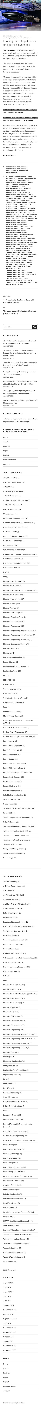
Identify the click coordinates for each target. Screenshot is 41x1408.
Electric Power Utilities (12, 599)
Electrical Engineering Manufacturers (17, 635)
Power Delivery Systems (12, 746)
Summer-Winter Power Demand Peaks (18, 826)
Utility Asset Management (13, 849)
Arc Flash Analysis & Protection (15, 500)
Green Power (12, 246)
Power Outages (9, 759)
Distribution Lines (10, 568)
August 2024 (8, 1292)
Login (5, 451)
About (5, 442)
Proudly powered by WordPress (14, 1403)
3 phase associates (15, 176)
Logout (6, 455)
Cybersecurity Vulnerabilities (20, 208)
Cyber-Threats (29, 202)
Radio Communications (26, 254)
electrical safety (14, 240)
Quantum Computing (11, 782)
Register (6, 446)
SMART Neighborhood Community (16, 817)
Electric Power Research (12, 595)
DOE (5, 572)
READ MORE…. (9, 155)
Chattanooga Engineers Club (14, 527)
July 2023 (7, 1323)
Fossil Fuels (7, 684)
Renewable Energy (14, 256)
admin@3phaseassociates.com (17, 38)
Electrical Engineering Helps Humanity (18, 631)
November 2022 (9, 1332)
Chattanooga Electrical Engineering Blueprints (18, 190)
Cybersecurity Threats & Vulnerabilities (18, 554)
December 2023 (9, 1310)
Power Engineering (10, 750)
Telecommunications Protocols (21, 274)
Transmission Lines (10, 844)
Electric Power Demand (12, 581)
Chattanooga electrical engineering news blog (19, 194)
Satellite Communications (13, 795)
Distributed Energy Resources (20, 210)
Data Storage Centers (11, 559)
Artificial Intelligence (11, 505)
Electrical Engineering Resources (16, 640)
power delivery (26, 246)
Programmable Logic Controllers (16, 773)
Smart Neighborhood (16, 264)
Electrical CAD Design (11, 613)
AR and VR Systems (11, 496)
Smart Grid (26, 262)
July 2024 (7, 1296)
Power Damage (9, 741)
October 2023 (8, 1314)
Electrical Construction (12, 622)
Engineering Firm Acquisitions (15, 667)
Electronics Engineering (17, 242)
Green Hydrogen (9, 693)
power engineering (14, 248)
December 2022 (9, 1328)
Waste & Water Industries (13, 853)
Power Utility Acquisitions (13, 768)
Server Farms (8, 804)
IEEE (5, 707)
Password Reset (9, 460)
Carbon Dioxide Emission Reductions (17, 523)
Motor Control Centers (12, 716)
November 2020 (9, 1350)
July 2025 (7, 1287)
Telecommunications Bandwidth (15, 831)
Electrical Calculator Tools (13, 617)
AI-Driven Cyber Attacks (12, 491)
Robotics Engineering (11, 791)
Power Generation (10, 755)
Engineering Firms (10, 671)
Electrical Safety (9, 649)
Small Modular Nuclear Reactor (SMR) (17, 808)
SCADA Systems (9, 800)
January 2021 (8, 1341)
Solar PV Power (9, 822)
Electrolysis (7, 653)
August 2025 (8, 1283)
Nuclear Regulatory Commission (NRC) (18, 737)
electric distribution (16, 212)
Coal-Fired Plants (10, 532)
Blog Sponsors (9, 514)
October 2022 (8, 1337)
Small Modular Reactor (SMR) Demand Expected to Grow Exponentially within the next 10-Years (19, 353)
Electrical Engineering (17, 167)
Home (5, 437)
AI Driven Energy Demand (13, 482)
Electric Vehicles (9, 608)
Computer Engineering (12, 541)
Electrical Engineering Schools (15, 644)
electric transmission (17, 216)
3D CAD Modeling (10, 478)
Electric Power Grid (10, 586)
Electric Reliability (10, 604)
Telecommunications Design (19, 272)
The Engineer (8, 50)
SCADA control (25, 260)
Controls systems (14, 200)
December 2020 (9, 1346)
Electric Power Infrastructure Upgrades (18, 590)
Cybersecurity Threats (17, 206)
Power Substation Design (13, 764)
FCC (5, 676)
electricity (29, 240)
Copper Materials (10, 545)
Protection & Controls (11, 777)
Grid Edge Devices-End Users (14, 698)
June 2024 (7, 1301)
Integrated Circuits (10, 711)
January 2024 (8, 1305)
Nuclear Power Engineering (13, 732)
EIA (4, 577)
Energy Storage (9, 662)
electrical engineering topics (20, 238)
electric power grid (27, 214)
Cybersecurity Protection (13, 550)
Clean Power (30, 196)
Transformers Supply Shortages (15, 840)
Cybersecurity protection (18, 204)
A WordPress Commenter (13, 419)
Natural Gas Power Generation (15, 728)
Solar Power (19, 266)
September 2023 (10, 1319)
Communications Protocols (19, 198)
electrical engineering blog (19, 220)
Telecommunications (16, 270)
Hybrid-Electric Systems (12, 702)
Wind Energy (17, 284)
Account (6, 464)
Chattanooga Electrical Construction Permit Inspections (17, 186)
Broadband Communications (14, 518)
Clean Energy (17, 196)
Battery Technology (10, 509)
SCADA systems (13, 262)
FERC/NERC (8, 680)
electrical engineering (26, 218)
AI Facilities (7, 487)
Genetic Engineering (11, 689)
